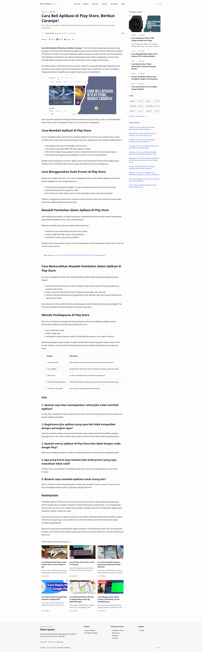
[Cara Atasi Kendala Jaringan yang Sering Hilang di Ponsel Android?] (111, 552)
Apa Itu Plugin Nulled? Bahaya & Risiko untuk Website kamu (142, 186)
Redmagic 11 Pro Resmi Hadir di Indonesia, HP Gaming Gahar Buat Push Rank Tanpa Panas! (144, 160)
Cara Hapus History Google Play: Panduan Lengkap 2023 (54, 598)
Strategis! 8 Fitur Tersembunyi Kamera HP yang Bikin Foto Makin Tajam (144, 147)
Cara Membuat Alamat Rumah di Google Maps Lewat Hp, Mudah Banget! (82, 599)
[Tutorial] (142, 35)
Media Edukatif (90, 630)
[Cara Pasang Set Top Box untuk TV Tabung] (82, 552)
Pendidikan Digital (91, 633)
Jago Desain (84, 648)
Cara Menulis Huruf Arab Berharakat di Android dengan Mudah (144, 66)
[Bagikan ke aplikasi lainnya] (73, 39)
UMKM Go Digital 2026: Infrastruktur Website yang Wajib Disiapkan (142, 128)
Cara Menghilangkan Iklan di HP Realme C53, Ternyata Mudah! (144, 55)
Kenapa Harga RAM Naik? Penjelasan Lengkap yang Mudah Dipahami (142, 167)
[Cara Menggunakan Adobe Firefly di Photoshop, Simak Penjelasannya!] (111, 587)
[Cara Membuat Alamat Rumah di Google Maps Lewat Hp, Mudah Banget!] (82, 587)
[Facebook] (43, 642)
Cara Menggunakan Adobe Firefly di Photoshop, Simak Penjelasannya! (108, 599)
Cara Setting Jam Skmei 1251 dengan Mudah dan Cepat (143, 39)
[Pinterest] (50, 642)
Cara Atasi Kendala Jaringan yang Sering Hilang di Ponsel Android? (109, 564)
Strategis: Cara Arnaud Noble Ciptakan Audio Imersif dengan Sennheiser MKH (143, 153)
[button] (157, 3)
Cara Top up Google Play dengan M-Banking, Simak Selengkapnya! (78, 255)
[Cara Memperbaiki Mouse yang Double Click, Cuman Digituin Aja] (54, 552)
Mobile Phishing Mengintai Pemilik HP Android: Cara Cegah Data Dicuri (142, 134)
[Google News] (59, 642)
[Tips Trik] (141, 84)
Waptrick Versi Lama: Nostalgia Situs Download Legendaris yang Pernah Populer (144, 174)
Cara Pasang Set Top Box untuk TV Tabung (82, 563)
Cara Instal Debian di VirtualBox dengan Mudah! (144, 88)
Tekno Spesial (45, 4)
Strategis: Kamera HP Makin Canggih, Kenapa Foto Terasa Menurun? (142, 141)
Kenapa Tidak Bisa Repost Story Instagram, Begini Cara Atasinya (144, 78)
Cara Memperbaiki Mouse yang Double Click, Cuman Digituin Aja (54, 564)
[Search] (161, 3)
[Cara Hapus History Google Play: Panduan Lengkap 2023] (54, 587)
